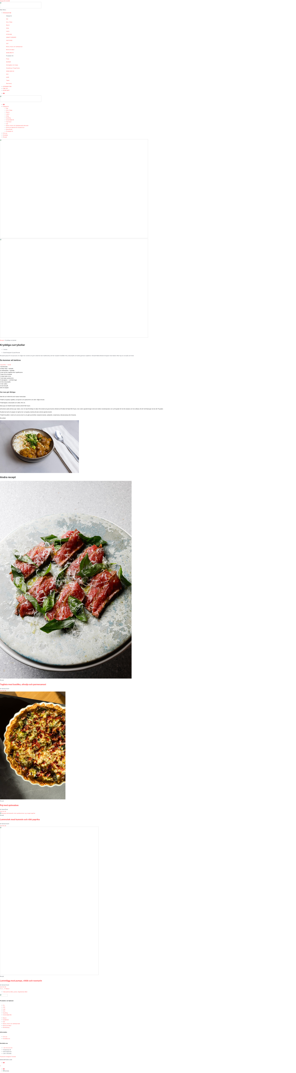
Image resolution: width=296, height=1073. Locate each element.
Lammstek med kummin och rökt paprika (20, 819)
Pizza (7, 59)
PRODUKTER (7, 13)
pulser (15, 992)
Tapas (7, 80)
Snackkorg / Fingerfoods (13, 68)
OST (7, 43)
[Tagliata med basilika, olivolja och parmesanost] (66, 678)
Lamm (7, 31)
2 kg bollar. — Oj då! (5, 364)
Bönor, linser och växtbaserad (14, 46)
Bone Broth (9, 129)
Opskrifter (7, 86)
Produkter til (9, 131)
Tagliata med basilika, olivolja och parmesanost (23, 684)
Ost (7, 123)
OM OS (5, 88)
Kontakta (5, 135)
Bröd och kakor (10, 49)
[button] (148, 10)
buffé (7, 77)
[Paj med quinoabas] (32, 799)
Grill (7, 74)
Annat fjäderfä (10, 120)
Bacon (8, 25)
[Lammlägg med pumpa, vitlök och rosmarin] (49, 974)
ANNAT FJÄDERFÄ (11, 37)
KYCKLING (9, 34)
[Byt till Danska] (3, 93)
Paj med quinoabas (9, 805)
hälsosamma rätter (8, 992)
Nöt (7, 19)
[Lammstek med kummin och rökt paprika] (17, 813)
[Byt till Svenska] (6, 1071)
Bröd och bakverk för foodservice (15, 127)
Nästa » (8, 988)
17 (4, 988)
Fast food (8, 121)
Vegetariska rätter (22, 992)
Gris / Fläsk (9, 22)
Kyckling (8, 118)
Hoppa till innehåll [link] (5, 1)
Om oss (5, 133)
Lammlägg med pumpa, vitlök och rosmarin (21, 980)
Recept (5, 137)
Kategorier (6, 106)
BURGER (8, 62)
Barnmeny (9, 83)
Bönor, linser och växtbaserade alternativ (17, 125)
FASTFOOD (9, 40)
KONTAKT (6, 90)
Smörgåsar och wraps (12, 65)
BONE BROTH (10, 52)
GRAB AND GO (10, 71)
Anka (7, 28)
